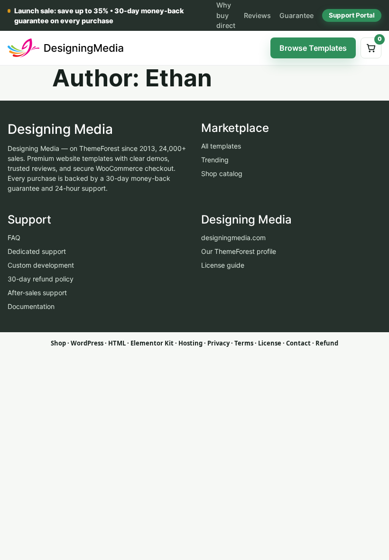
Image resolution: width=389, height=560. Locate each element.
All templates (221, 146)
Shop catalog (221, 173)
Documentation (31, 306)
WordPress (87, 343)
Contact (298, 343)
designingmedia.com (233, 237)
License (269, 343)
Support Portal (352, 15)
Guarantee (296, 15)
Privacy (218, 343)
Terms (243, 343)
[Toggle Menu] (256, 48)
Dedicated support (37, 251)
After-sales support (37, 293)
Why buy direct (225, 15)
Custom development (41, 265)
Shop (58, 343)
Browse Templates (313, 48)
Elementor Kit (152, 343)
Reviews (257, 15)
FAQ (14, 237)
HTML (117, 343)
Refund (326, 343)
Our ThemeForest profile (238, 251)
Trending (215, 160)
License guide (222, 265)
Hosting (190, 343)
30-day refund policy (41, 279)
